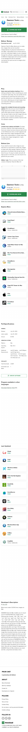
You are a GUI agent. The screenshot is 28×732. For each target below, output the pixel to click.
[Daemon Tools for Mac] (3, 22)
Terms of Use (5, 702)
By (10, 23)
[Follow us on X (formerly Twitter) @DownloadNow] (6, 718)
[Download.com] (5, 12)
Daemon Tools (15, 20)
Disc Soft (5, 604)
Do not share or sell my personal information (12, 707)
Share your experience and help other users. (13, 36)
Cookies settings (6, 710)
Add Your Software (6, 685)
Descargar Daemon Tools (8, 388)
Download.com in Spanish (8, 691)
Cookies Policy (5, 704)
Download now (15, 30)
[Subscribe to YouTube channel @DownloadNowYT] (9, 718)
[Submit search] (11, 12)
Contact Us (4, 688)
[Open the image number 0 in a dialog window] (13, 172)
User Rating (10, 24)
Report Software (15, 375)
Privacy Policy (5, 699)
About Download (6, 683)
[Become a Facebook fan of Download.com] (3, 718)
